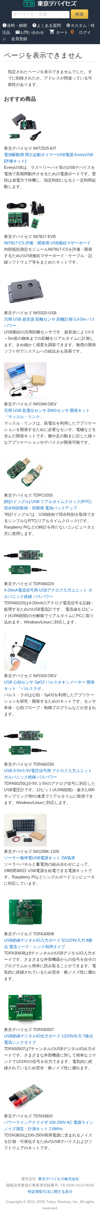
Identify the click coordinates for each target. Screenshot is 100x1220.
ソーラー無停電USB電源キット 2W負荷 (39, 858)
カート (58, 32)
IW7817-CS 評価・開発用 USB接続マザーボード (47, 243)
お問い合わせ (30, 32)
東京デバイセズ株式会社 (58, 1179)
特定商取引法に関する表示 (50, 1192)
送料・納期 (15, 25)
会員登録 (19, 38)
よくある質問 (47, 25)
